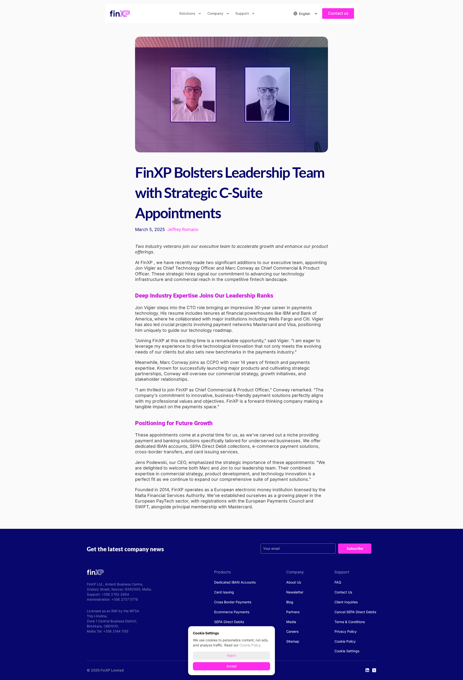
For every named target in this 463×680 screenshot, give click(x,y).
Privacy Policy (345, 631)
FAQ (337, 582)
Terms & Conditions (349, 622)
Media (291, 622)
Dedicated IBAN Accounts (235, 582)
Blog (289, 602)
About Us (293, 582)
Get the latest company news (125, 548)
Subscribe (355, 548)
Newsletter (294, 592)
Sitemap (292, 641)
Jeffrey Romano (182, 229)
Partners (293, 612)
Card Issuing (224, 592)
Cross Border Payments (232, 602)
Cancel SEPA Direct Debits (355, 612)
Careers (292, 631)
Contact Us (343, 592)
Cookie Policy (345, 641)
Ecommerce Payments (231, 612)
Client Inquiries (346, 602)
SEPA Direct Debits (229, 622)
